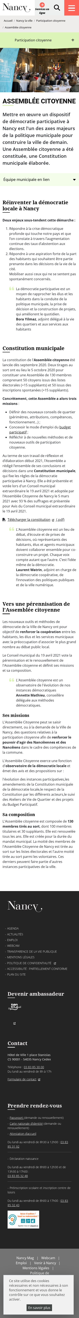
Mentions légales (21, 957)
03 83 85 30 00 (34, 1067)
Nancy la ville (24, 20)
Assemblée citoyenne (18, 27)
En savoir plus (39, 1307)
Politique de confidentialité (29, 963)
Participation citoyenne (50, 20)
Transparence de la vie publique (32, 951)
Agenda (13, 928)
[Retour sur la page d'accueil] (16, 9)
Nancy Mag (25, 1258)
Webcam (13, 946)
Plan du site (16, 974)
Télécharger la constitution (29, 519)
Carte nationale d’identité (26, 1124)
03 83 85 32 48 (18, 1176)
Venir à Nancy (45, 1263)
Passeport (17, 1118)
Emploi (12, 940)
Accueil (8, 20)
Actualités (15, 934)
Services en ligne (42, 11)
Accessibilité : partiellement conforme (37, 969)
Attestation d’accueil (23, 1134)
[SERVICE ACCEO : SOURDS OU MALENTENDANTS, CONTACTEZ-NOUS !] (23, 1224)
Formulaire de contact (22, 1079)
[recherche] (57, 8)
